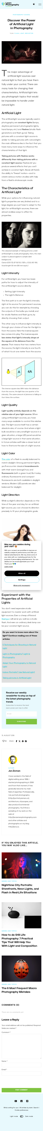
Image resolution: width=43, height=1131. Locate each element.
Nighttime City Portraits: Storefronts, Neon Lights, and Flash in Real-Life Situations (20, 889)
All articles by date (26, 1107)
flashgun (6, 619)
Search (36, 1107)
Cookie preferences (21, 1110)
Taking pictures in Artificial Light (17, 678)
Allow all (21, 573)
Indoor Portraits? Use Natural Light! (19, 672)
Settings (21, 580)
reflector (29, 33)
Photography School (21, 14)
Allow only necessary (21, 585)
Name (4, 1061)
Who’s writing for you (11, 1107)
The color (6, 459)
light (22, 33)
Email (4, 1069)
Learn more (8, 567)
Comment (6, 1032)
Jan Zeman (14, 771)
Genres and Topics (9, 881)
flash (17, 33)
